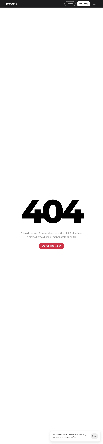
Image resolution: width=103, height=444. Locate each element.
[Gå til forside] (11, 3)
